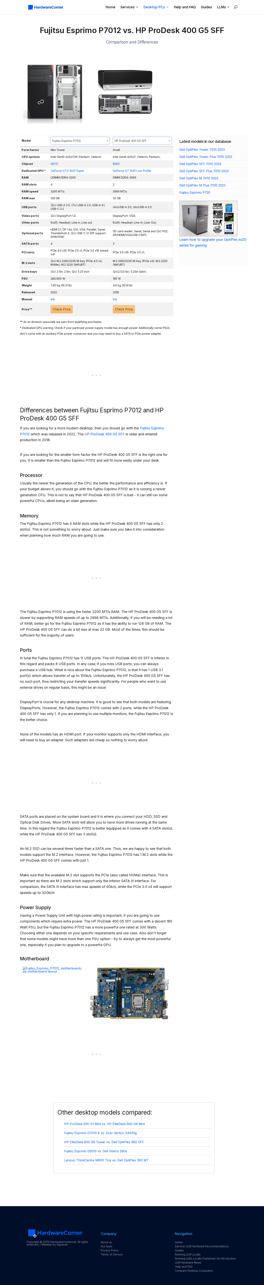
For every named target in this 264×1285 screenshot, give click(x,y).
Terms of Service (112, 1254)
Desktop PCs (154, 7)
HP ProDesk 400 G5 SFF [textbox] (130, 140)
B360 (116, 163)
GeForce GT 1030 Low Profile (132, 170)
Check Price (62, 309)
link (53, 299)
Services (127, 7)
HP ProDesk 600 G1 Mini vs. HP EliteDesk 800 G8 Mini (104, 1124)
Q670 (54, 163)
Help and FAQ (185, 7)
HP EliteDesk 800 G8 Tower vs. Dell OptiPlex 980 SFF (104, 1142)
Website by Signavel (54, 1244)
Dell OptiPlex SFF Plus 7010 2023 (204, 171)
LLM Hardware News (188, 1262)
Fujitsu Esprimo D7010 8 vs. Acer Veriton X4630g (100, 1133)
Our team (106, 1246)
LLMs (221, 7)
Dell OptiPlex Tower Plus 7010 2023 (205, 157)
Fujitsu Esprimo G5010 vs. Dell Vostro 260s (95, 1151)
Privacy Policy (110, 1250)
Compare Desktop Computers (194, 1270)
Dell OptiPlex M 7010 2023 (198, 178)
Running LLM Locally (188, 1254)
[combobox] (80, 141)
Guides (206, 7)
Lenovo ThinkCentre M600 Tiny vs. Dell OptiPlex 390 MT (106, 1160)
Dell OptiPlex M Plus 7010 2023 (202, 185)
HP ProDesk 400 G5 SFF (104, 434)
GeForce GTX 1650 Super (67, 170)
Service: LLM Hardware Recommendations (202, 1246)
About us (106, 1242)
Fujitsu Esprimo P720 (194, 192)
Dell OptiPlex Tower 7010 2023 (202, 149)
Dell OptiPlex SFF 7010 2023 (200, 164)
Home (110, 7)
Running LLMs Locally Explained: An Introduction (205, 1258)
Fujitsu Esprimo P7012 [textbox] (66, 140)
